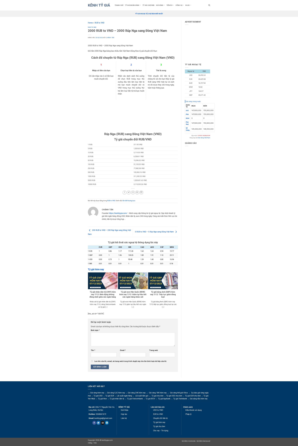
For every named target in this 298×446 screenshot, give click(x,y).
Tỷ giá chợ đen (157, 396)
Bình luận (95, 330)
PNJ (187, 114)
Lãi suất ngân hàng (124, 396)
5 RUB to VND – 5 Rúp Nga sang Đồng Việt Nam (154, 232)
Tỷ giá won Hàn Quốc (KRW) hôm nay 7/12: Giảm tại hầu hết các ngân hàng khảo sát (132, 294)
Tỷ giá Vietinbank (180, 399)
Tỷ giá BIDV (150, 399)
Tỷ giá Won (102, 399)
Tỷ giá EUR (109, 396)
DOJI (187, 118)
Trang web (153, 350)
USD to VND (158, 410)
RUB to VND (99, 23)
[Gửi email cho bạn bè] (133, 192)
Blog (187, 5)
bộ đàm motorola (188, 441)
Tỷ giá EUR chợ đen (193, 396)
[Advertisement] (133, 116)
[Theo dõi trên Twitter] (98, 423)
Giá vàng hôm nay (97, 393)
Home (90, 23)
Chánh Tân (110, 37)
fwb (95, 443)
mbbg (90, 443)
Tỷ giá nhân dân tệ (117, 399)
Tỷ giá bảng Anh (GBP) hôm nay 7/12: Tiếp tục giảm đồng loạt (163, 294)
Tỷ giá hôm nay (159, 422)
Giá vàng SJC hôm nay (116, 393)
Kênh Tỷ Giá (99, 5)
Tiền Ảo (169, 5)
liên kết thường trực (128, 201)
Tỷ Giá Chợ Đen (148, 5)
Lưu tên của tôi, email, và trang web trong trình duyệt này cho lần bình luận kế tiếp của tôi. (130, 361)
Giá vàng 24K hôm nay (137, 393)
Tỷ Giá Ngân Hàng (132, 5)
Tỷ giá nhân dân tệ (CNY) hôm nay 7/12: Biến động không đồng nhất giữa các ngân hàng (103, 294)
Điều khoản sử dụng (193, 410)
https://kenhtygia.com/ (118, 213)
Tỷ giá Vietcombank (135, 399)
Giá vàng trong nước (193, 101)
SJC (187, 110)
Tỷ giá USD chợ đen (174, 396)
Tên (93, 350)
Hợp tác (124, 414)
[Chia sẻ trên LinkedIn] (141, 192)
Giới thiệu (124, 410)
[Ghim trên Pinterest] (137, 192)
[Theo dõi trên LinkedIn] (107, 423)
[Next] (177, 291)
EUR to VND (158, 414)
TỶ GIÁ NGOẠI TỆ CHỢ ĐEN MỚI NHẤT (149, 14)
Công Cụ (179, 5)
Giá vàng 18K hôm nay (158, 393)
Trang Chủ (119, 5)
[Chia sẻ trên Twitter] (129, 192)
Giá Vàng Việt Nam (204, 138)
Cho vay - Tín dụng (160, 430)
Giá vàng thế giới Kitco (179, 393)
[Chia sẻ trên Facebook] (124, 192)
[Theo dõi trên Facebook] (94, 423)
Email (123, 350)
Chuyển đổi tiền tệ (160, 418)
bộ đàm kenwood (203, 441)
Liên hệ (124, 418)
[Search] (209, 5)
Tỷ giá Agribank (164, 399)
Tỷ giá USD (98, 396)
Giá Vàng (159, 5)
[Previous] (89, 291)
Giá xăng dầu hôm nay (199, 399)
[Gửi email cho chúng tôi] (103, 423)
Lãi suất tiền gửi (141, 396)
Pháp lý (188, 414)
